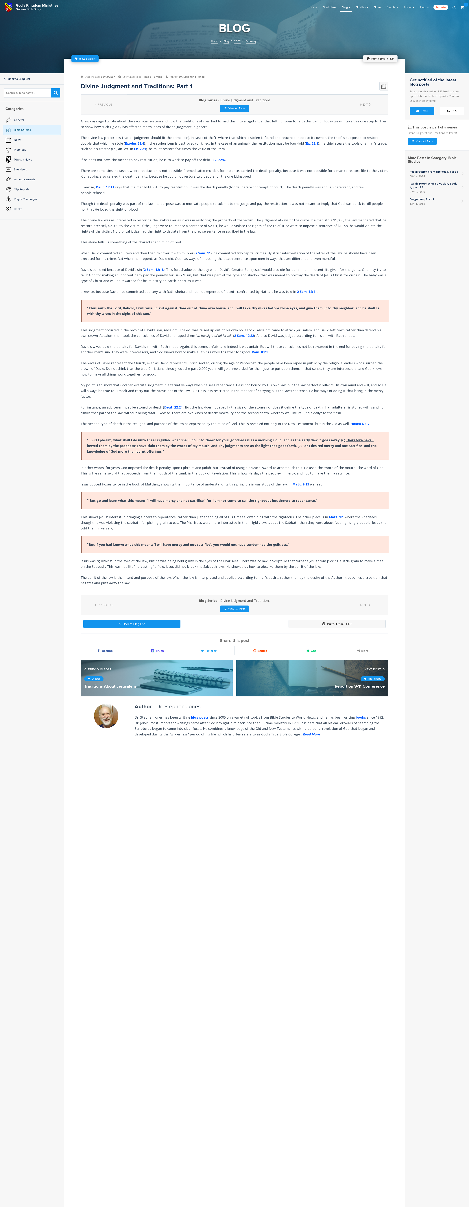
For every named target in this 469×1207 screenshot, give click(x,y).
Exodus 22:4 (134, 143)
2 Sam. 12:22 (244, 336)
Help (423, 7)
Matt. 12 (336, 517)
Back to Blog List (18, 79)
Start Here (329, 7)
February (251, 41)
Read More (311, 734)
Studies (361, 7)
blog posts (199, 717)
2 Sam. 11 (203, 253)
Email (424, 111)
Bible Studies (87, 58)
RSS (454, 111)
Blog (345, 7)
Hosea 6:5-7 (360, 424)
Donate (441, 7)
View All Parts (236, 108)
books (361, 717)
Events (391, 7)
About (408, 7)
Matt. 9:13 (300, 484)
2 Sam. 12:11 (307, 292)
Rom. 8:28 (259, 352)
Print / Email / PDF (339, 624)
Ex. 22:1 (312, 143)
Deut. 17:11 (105, 187)
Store (377, 7)
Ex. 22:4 (219, 160)
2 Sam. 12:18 (154, 269)
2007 (237, 41)
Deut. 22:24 (173, 407)
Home (313, 7)
